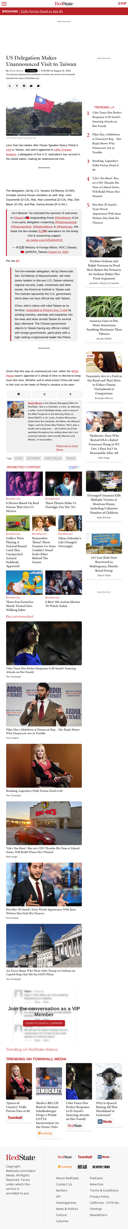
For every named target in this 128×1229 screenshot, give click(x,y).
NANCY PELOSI (53, 458)
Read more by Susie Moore (67, 448)
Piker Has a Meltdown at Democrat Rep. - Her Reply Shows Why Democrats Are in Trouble (43, 731)
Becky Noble (104, 338)
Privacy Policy (99, 1196)
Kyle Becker (104, 517)
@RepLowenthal (21, 226)
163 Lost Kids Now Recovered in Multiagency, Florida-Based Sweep (104, 564)
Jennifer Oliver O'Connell (104, 283)
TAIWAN (70, 458)
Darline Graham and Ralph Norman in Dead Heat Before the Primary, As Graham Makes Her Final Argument (104, 270)
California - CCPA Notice (106, 1203)
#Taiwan (19, 217)
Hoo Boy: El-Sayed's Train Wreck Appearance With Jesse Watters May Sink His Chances (41, 911)
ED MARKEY (33, 458)
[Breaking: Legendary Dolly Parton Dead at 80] (44, 765)
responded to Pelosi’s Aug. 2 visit (47, 310)
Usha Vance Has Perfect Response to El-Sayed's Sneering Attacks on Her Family (41, 670)
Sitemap (96, 1209)
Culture (61, 1215)
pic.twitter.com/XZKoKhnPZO (44, 240)
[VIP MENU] (122, 3)
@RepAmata (64, 226)
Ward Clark (104, 575)
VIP (58, 1196)
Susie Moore (16, 70)
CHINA (18, 458)
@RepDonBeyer (43, 226)
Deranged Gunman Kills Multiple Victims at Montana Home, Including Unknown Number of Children (104, 504)
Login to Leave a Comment (44, 1023)
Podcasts (96, 1178)
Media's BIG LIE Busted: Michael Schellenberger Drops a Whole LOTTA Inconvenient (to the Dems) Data (47, 1115)
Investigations (66, 1203)
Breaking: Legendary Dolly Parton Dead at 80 (34, 791)
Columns (62, 1221)
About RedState (67, 1178)
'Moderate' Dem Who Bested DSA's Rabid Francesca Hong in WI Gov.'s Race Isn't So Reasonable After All (104, 444)
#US (40, 231)
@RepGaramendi (65, 222)
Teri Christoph (13, 676)
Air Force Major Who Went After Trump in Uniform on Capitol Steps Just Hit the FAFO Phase (40, 972)
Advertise (96, 1184)
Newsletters (98, 1215)
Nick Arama (12, 738)
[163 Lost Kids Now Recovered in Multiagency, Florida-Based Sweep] (104, 543)
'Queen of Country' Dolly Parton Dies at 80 (18, 1107)
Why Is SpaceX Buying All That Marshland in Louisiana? (107, 1109)
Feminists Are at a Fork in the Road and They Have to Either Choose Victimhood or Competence (104, 385)
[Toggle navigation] (4, 3)
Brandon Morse (104, 398)
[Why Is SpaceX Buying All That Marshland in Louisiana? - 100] (109, 1081)
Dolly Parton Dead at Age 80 (42, 11)
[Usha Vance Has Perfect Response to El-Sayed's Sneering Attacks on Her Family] (44, 643)
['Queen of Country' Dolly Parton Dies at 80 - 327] (19, 1081)
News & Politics (67, 1209)
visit (8, 149)
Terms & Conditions (104, 1190)
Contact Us (64, 1184)
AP (17, 260)
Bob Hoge (11, 857)
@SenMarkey (62, 217)
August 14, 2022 (58, 252)
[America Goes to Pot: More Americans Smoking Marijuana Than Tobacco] (104, 306)
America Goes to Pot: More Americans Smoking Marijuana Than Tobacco (104, 327)
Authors (62, 1190)
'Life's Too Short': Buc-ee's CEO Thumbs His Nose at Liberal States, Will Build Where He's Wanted (43, 850)
